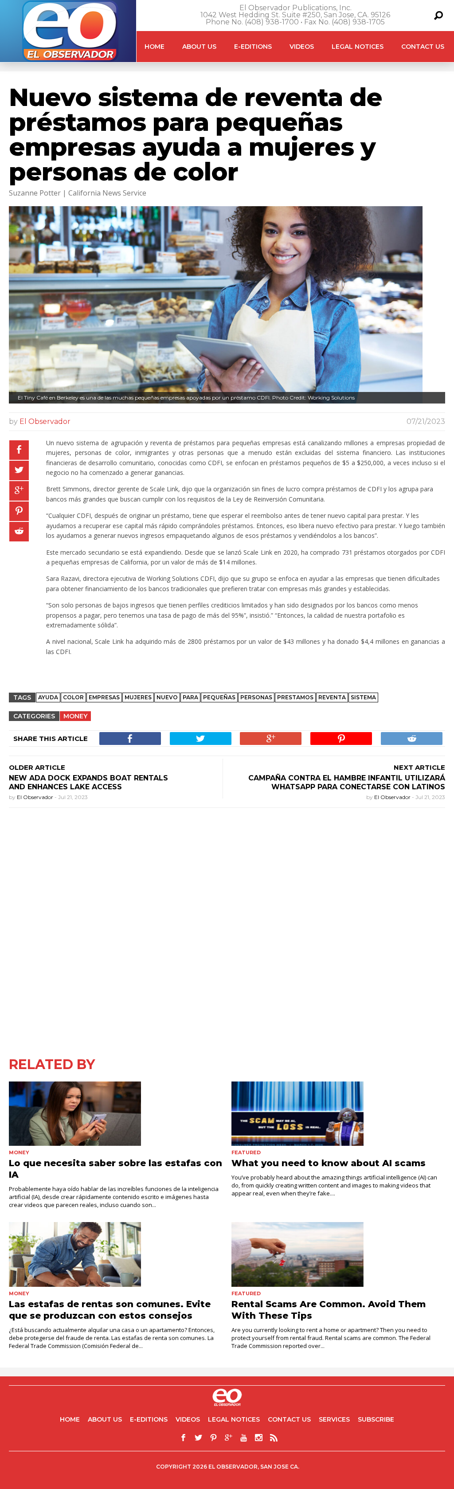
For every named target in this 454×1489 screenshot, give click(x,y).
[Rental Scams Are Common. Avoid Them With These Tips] (338, 1254)
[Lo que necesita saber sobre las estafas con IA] (116, 1113)
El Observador (45, 421)
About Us (199, 47)
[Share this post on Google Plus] (19, 491)
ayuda (48, 697)
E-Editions (253, 47)
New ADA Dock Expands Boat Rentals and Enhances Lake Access (88, 782)
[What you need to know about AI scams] (338, 1113)
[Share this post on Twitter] (19, 470)
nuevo (167, 697)
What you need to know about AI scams (328, 1163)
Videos (302, 47)
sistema (363, 697)
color (73, 697)
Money (75, 716)
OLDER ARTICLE (37, 767)
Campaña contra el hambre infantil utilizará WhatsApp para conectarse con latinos (346, 782)
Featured (246, 1152)
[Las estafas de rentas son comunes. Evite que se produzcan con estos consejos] (116, 1254)
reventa (332, 697)
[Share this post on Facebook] (19, 450)
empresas (104, 697)
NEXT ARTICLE (419, 767)
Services (334, 1419)
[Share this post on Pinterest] (19, 511)
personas (256, 697)
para (190, 697)
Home (154, 47)
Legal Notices (358, 47)
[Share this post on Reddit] (19, 531)
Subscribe (376, 1419)
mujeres (138, 697)
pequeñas (219, 697)
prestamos (295, 697)
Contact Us (422, 47)
